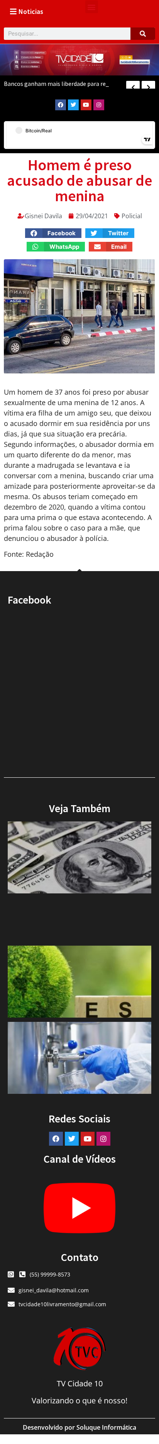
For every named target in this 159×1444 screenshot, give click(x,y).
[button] (91, 6)
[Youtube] (86, 104)
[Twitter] (73, 104)
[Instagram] (98, 104)
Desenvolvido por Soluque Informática (79, 1427)
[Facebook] (60, 104)
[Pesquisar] (142, 33)
